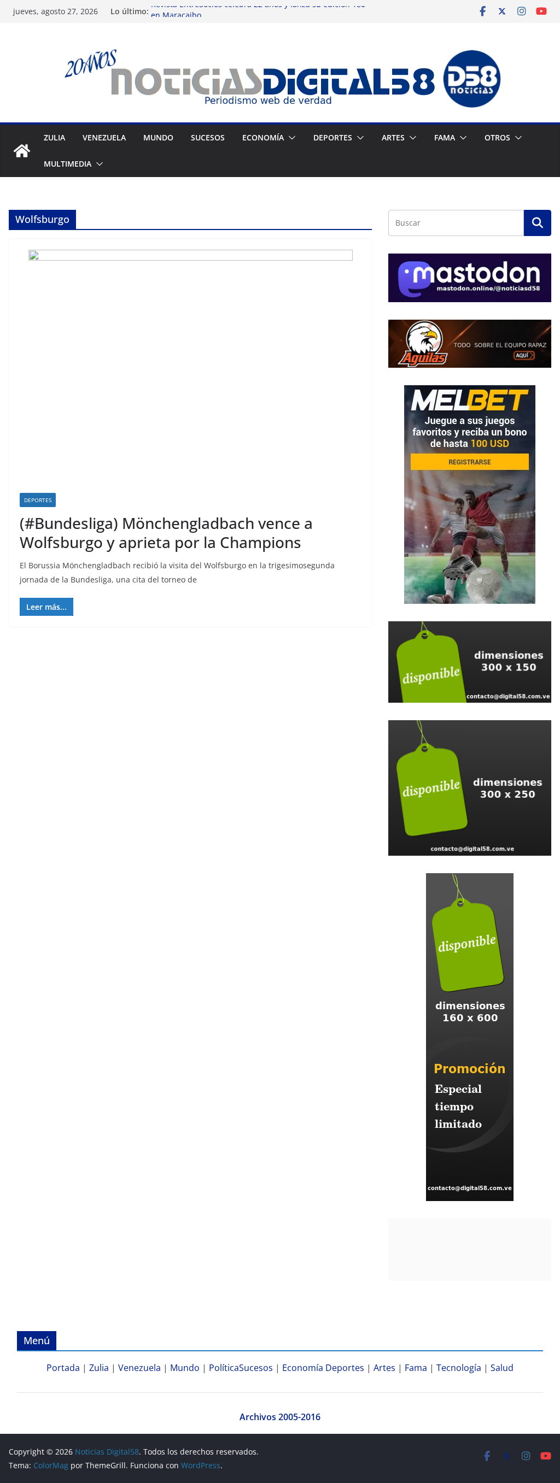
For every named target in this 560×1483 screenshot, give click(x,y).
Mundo (158, 137)
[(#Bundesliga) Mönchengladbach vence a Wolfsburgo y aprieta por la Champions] (190, 371)
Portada (63, 1368)
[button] (290, 137)
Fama (444, 137)
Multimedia (67, 163)
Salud (502, 1368)
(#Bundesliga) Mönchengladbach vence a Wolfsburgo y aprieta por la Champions (166, 532)
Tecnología (458, 1368)
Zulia (54, 137)
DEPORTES (332, 137)
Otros (497, 137)
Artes (393, 137)
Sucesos (208, 137)
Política (224, 1368)
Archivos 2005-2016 (280, 1417)
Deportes (37, 500)
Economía (263, 137)
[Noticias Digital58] (22, 151)
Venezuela (104, 137)
